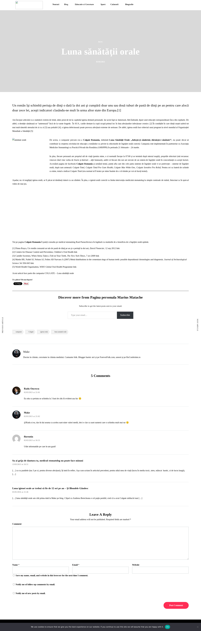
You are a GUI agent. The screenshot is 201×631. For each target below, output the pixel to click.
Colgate (31, 332)
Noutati (56, 4)
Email (75, 565)
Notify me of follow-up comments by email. (35, 584)
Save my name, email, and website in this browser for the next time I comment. (52, 575)
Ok (167, 627)
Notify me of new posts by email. (30, 593)
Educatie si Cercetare (84, 4)
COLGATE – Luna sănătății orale (59, 273)
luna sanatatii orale (60, 332)
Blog (66, 4)
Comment (16, 524)
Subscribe (125, 315)
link (118, 248)
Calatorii (114, 4)
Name (15, 565)
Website (135, 565)
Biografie (129, 4)
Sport (103, 4)
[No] (197, 627)
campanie (19, 332)
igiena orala (44, 332)
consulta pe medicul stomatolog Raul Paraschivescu (70, 242)
